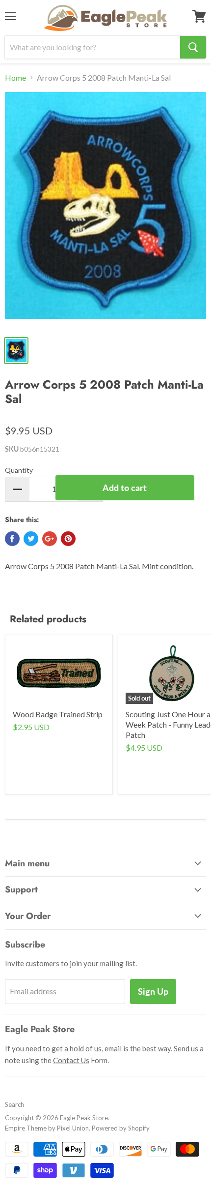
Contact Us (71, 1060)
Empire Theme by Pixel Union (47, 1128)
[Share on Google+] (49, 538)
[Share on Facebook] (12, 538)
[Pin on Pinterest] (68, 538)
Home (15, 77)
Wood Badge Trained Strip (58, 714)
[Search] (193, 47)
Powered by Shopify (121, 1128)
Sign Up (153, 991)
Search (14, 1104)
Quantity (19, 470)
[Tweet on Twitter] (31, 538)
